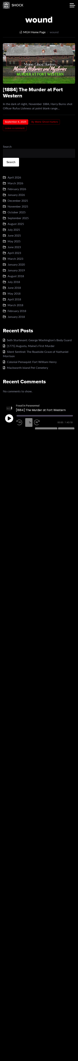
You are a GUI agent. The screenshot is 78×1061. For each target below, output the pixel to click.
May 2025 (14, 241)
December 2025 (18, 200)
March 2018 (15, 305)
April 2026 (14, 177)
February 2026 (17, 189)
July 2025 (14, 229)
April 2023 (14, 253)
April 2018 (14, 299)
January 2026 (16, 195)
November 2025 (18, 206)
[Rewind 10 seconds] (20, 422)
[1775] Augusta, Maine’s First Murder (31, 346)
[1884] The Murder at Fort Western (33, 92)
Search (7, 146)
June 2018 (14, 288)
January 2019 (16, 270)
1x (30, 422)
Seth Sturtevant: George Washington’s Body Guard (39, 340)
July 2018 (14, 282)
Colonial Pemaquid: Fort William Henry (32, 362)
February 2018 (17, 311)
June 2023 (14, 247)
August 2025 (16, 224)
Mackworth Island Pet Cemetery (27, 368)
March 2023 (15, 258)
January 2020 (16, 264)
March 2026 (15, 183)
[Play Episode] (9, 418)
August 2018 (16, 276)
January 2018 (16, 317)
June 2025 (14, 235)
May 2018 (14, 293)
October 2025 (17, 212)
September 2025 (18, 218)
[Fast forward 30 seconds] (37, 422)
